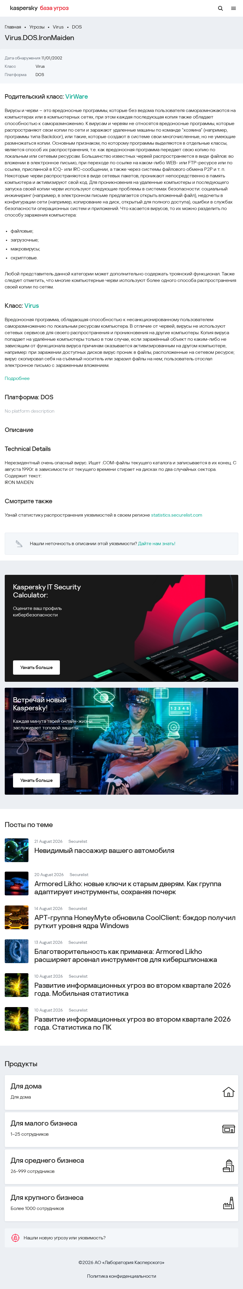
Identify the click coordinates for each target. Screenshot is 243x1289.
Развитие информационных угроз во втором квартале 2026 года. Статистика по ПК (132, 1023)
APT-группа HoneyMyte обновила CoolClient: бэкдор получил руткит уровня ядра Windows (135, 921)
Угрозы (36, 27)
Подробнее (17, 378)
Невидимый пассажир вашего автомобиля (104, 850)
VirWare (76, 96)
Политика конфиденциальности (121, 1276)
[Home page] (40, 8)
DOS (77, 27)
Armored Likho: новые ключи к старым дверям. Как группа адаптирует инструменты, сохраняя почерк (127, 888)
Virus (58, 27)
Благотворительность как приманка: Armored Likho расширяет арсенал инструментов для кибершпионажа (125, 955)
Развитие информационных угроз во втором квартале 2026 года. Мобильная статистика (132, 989)
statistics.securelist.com (176, 515)
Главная (13, 27)
